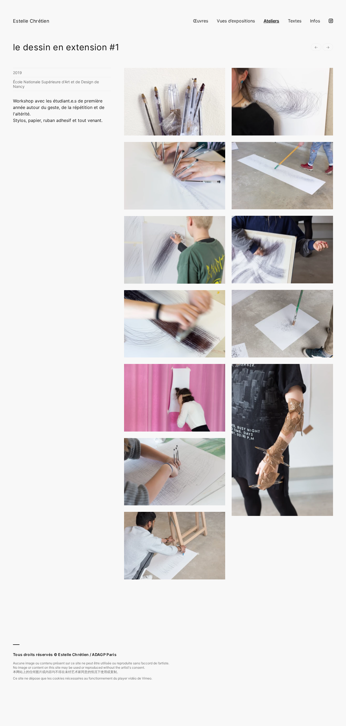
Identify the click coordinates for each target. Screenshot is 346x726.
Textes (294, 21)
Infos (315, 21)
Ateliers (271, 21)
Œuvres (200, 21)
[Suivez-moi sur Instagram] (331, 21)
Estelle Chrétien (31, 21)
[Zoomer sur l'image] (174, 101)
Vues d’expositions (236, 21)
